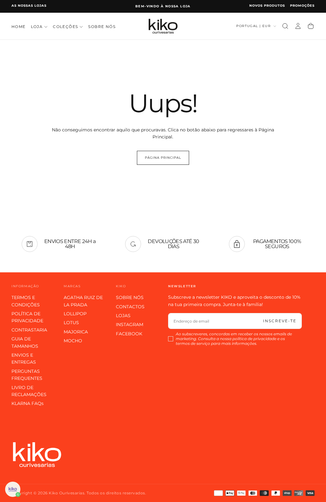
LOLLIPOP (75, 314)
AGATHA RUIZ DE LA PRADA (83, 301)
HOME (18, 26)
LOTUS (71, 322)
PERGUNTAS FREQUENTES (26, 374)
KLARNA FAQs (27, 403)
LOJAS (123, 315)
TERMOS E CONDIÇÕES (25, 301)
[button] (285, 26)
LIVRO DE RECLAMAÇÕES (28, 391)
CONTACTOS (130, 307)
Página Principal (163, 158)
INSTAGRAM (129, 324)
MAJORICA (76, 332)
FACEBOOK (129, 334)
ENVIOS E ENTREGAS (23, 358)
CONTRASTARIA (29, 330)
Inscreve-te (279, 320)
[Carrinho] (311, 26)
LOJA (37, 26)
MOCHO (73, 341)
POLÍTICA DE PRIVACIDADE (27, 317)
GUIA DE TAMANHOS (24, 342)
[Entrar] (298, 26)
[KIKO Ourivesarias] (36, 454)
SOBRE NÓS (102, 26)
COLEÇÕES (65, 26)
